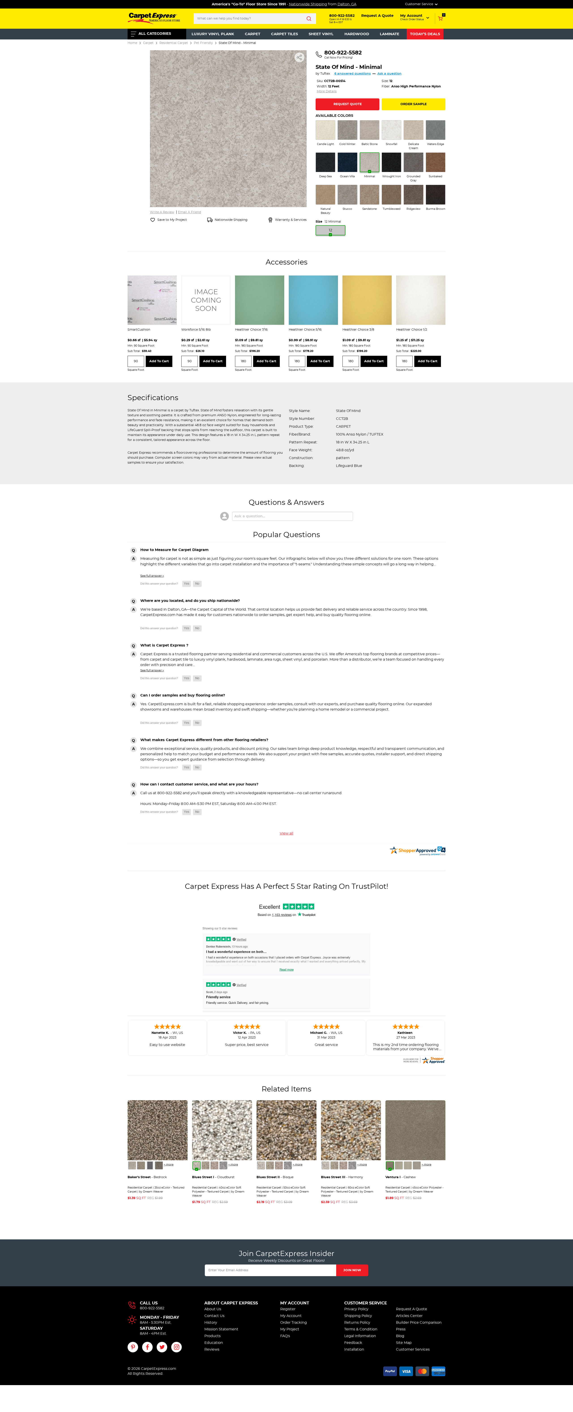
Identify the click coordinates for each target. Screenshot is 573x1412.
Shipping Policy (358, 1316)
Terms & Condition (360, 1329)
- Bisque (275, 1177)
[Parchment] (417, 1165)
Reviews (211, 1349)
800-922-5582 (152, 1308)
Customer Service (365, 1303)
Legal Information (360, 1336)
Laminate (389, 34)
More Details (327, 91)
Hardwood (356, 34)
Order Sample (413, 104)
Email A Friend (189, 212)
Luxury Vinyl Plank (213, 34)
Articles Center (409, 1316)
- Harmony (342, 1177)
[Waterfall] (223, 1165)
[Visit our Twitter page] (162, 1347)
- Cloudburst (213, 1177)
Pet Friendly (203, 43)
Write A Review (162, 212)
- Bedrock (147, 1177)
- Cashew (400, 1177)
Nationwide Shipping (308, 4)
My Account (294, 1303)
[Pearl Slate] (150, 1165)
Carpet (252, 34)
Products (212, 1336)
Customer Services (413, 1349)
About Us (212, 1309)
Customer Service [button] (419, 4)
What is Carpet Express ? (164, 645)
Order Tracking (293, 1322)
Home (132, 43)
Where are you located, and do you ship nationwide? (190, 601)
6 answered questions (352, 73)
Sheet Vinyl (321, 34)
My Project (289, 1329)
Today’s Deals (425, 34)
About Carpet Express (231, 1303)
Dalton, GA (347, 4)
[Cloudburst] (196, 1165)
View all (286, 833)
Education (213, 1343)
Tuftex (325, 73)
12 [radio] (330, 230)
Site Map (404, 1343)
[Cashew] (390, 1165)
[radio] (325, 133)
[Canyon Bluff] (141, 1165)
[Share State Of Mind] (299, 57)
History (210, 1322)
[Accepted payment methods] (414, 1370)
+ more (168, 1164)
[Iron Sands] (159, 1165)
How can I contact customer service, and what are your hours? (199, 784)
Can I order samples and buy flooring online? (182, 695)
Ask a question (389, 73)
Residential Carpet (173, 43)
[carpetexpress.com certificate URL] (423, 1059)
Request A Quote (411, 1309)
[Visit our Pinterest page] (133, 1347)
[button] (415, 17)
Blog (400, 1336)
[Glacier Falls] (132, 1165)
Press (401, 1329)
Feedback (353, 1343)
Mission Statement (221, 1329)
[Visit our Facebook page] (147, 1347)
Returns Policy (357, 1322)
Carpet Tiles (284, 34)
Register (287, 1309)
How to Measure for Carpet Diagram (174, 550)
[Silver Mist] (205, 1165)
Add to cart (159, 361)
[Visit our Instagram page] (176, 1347)
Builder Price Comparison (419, 1322)
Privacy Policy (356, 1309)
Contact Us (214, 1316)
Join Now (352, 1270)
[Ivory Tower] (214, 1165)
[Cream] (399, 1165)
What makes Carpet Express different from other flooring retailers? (204, 740)
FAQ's (285, 1336)
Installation (354, 1349)
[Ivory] (408, 1165)
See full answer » (152, 575)
